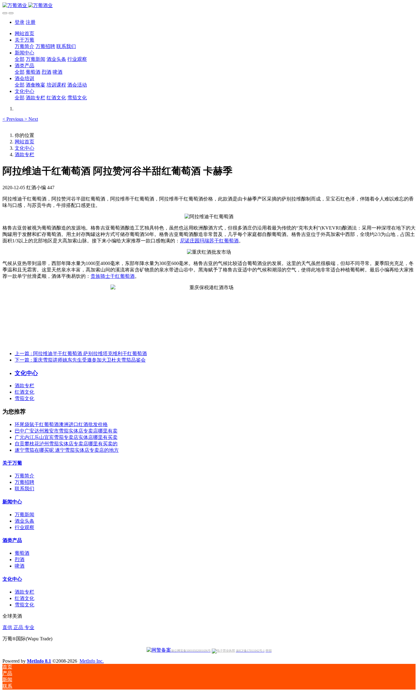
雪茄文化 (24, 398)
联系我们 (24, 488)
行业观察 (24, 527)
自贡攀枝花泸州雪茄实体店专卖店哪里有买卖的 (66, 443)
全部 (19, 59)
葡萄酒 (22, 553)
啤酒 (19, 566)
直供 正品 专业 (18, 627)
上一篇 (81, 353)
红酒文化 (24, 392)
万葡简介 (24, 475)
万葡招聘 (24, 482)
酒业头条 (24, 521)
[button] (13, 119)
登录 (19, 22)
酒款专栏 (24, 154)
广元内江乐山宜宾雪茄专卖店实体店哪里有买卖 (66, 437)
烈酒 (19, 559)
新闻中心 (12, 501)
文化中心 (24, 148)
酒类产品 (12, 540)
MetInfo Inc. (92, 661)
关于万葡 (12, 463)
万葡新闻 (24, 514)
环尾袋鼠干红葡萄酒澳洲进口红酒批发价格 (61, 424)
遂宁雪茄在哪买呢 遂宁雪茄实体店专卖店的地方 (67, 450)
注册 (30, 22)
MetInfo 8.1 (39, 661)
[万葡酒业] (209, 5)
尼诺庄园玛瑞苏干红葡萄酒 (209, 240)
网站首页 (24, 33)
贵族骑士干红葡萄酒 (113, 276)
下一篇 (80, 360)
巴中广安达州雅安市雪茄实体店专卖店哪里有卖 (66, 430)
